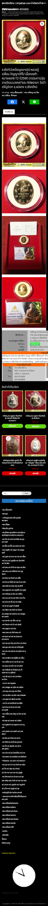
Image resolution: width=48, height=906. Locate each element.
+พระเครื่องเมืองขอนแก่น (10, 803)
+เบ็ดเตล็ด (5, 835)
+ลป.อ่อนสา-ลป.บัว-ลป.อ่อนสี (11, 624)
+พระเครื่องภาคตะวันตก (10, 811)
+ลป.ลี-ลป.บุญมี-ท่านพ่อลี (10, 605)
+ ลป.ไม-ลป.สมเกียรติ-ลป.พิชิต (12, 703)
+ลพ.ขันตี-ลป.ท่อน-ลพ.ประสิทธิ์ (12, 586)
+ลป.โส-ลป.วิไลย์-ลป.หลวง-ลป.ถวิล (14, 582)
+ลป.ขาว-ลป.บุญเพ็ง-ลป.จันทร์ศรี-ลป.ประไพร (13, 562)
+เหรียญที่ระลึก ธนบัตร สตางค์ (12, 792)
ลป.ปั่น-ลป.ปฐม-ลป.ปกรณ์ (11, 768)
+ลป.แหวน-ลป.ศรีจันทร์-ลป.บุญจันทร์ (12, 572)
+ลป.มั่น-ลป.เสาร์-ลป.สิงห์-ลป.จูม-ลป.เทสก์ (13, 540)
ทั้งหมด (14, 95)
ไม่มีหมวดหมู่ (6, 843)
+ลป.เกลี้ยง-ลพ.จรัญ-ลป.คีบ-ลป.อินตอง (14, 715)
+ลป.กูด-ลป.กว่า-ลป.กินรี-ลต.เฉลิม (13, 764)
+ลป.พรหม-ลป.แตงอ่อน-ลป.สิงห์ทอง (14, 756)
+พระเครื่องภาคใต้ (8, 827)
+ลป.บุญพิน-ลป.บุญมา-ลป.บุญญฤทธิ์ (13, 551)
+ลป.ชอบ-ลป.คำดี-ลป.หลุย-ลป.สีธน (14, 567)
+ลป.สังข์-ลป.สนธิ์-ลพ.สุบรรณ (12, 742)
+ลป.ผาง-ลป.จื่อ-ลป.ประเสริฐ (11, 601)
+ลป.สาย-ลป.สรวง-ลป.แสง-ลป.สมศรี (11, 708)
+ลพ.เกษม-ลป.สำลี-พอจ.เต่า (11, 632)
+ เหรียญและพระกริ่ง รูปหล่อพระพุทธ (11, 519)
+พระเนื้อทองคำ (16, 92)
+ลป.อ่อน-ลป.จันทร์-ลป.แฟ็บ (11, 578)
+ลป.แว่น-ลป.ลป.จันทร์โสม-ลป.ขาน (13, 752)
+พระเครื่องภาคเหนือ (9, 823)
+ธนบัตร (4, 831)
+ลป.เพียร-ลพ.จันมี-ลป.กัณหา (12, 609)
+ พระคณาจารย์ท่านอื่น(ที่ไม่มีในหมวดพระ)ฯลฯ (14, 798)
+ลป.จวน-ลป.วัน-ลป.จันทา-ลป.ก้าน (13, 597)
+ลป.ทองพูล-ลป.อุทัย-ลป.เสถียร (12, 687)
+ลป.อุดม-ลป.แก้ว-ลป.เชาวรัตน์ (12, 665)
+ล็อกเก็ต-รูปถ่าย (7, 528)
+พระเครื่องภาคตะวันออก (10, 819)
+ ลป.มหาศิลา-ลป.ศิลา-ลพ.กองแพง (14, 695)
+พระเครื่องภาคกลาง (9, 815)
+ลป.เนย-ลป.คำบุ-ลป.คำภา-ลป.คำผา (14, 643)
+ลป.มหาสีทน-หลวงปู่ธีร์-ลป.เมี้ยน (13, 657)
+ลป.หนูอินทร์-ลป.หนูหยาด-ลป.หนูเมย (13, 726)
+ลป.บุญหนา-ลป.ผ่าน (9, 628)
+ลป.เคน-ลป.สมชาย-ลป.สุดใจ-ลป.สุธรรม (14, 652)
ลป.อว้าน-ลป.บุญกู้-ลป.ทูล (10, 788)
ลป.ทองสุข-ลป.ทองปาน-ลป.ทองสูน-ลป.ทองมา (14, 615)
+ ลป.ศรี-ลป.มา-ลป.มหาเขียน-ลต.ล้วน (12, 678)
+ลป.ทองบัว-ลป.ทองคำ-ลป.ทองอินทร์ (12, 732)
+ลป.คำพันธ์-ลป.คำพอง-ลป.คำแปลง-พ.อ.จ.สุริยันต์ (12, 671)
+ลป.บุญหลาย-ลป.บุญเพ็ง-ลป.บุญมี (14, 590)
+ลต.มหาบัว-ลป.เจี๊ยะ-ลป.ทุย (11, 620)
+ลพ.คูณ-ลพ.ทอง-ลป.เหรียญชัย (13, 647)
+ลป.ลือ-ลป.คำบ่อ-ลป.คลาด (11, 738)
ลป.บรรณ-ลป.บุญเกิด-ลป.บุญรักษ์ (13, 784)
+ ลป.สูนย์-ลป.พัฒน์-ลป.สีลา (11, 699)
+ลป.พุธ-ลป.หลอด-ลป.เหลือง (11, 720)
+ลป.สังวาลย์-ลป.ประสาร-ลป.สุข (13, 776)
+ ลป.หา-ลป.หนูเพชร (9, 683)
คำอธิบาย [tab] (9, 112)
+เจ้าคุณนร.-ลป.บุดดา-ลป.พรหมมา (13, 760)
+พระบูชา (5, 513)
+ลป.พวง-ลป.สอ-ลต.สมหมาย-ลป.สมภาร (12, 638)
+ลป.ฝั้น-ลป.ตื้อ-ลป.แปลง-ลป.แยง (13, 545)
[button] (42, 24)
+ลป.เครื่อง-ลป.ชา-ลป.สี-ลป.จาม (13, 661)
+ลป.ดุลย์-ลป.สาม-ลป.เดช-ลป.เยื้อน (14, 556)
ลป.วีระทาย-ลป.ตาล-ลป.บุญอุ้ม (12, 772)
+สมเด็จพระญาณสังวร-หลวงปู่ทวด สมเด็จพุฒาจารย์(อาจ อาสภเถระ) (13, 534)
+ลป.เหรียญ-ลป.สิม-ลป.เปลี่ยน (12, 593)
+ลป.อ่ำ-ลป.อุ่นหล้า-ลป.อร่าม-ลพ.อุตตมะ (12, 747)
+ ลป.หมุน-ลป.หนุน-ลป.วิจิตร (11, 691)
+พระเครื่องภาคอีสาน (9, 807)
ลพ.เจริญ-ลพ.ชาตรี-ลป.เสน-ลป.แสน (14, 780)
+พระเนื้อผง (6, 524)
